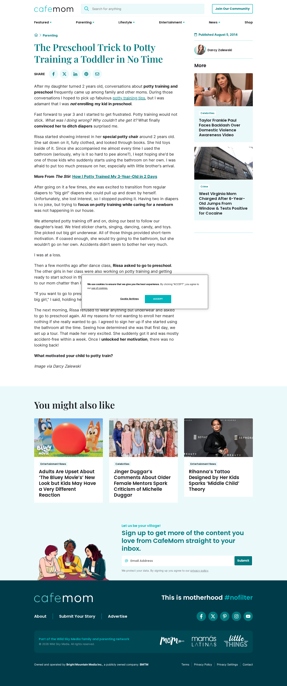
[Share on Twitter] (64, 74)
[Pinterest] (224, 616)
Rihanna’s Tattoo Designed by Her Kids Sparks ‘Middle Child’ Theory (214, 480)
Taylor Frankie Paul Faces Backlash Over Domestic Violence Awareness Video (219, 128)
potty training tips (129, 98)
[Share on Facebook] (53, 74)
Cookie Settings (129, 298)
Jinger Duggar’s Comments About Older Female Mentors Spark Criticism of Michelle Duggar (142, 483)
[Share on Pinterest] (86, 74)
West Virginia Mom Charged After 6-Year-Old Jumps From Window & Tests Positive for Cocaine (223, 203)
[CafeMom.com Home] (53, 9)
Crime (204, 186)
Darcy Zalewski (220, 50)
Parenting (50, 35)
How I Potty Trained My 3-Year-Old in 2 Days (114, 176)
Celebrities (207, 113)
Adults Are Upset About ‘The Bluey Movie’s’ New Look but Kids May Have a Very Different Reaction (67, 483)
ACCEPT (158, 299)
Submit (243, 560)
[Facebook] (201, 616)
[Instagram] (236, 616)
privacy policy (199, 570)
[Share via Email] (97, 74)
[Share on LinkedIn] (75, 74)
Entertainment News (53, 464)
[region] (144, 291)
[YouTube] (248, 616)
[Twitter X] (213, 616)
